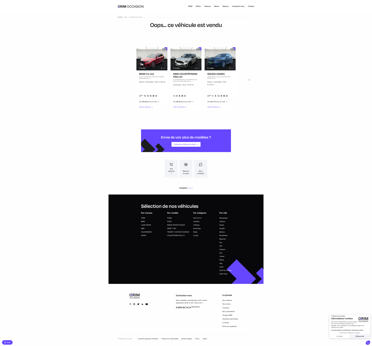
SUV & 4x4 (197, 218)
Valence (222, 221)
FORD (143, 218)
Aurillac (222, 228)
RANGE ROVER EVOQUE (176, 225)
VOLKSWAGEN (146, 232)
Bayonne (222, 239)
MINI (142, 228)
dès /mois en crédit (148, 101)
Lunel (221, 267)
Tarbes (221, 256)
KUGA (169, 221)
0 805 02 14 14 (183, 307)
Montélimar (223, 235)
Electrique (197, 228)
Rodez (221, 225)
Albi (220, 246)
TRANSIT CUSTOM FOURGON (178, 232)
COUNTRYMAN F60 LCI (176, 235)
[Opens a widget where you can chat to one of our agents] (7, 342)
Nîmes (221, 260)
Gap (220, 263)
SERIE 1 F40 (171, 228)
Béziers (222, 232)
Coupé (195, 235)
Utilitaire (196, 225)
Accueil (120, 17)
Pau (220, 242)
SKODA (143, 235)
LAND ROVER (146, 225)
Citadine (196, 221)
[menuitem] (190, 6)
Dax (220, 253)
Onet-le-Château (225, 270)
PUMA (169, 218)
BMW (143, 221)
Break (195, 232)
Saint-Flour (223, 274)
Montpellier (223, 218)
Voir (190, 188)
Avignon (222, 249)
